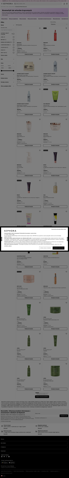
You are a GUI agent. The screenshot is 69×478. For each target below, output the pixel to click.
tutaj (13, 234)
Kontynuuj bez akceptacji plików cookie (58, 229)
